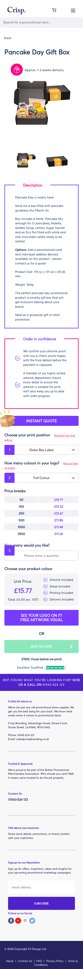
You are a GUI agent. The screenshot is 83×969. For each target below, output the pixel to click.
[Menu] (73, 10)
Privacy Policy (54, 961)
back (7, 38)
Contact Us (25, 961)
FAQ (39, 961)
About (9, 961)
